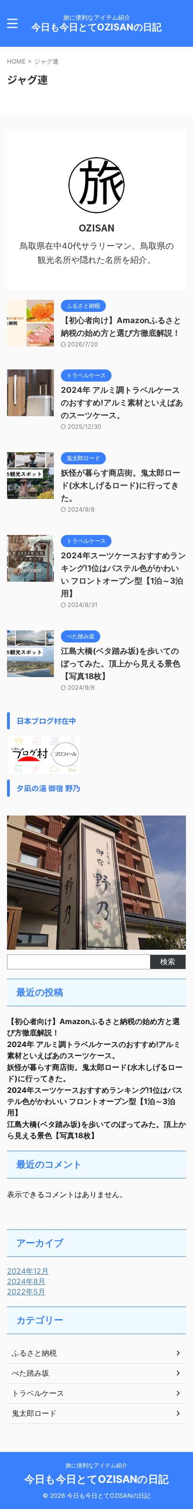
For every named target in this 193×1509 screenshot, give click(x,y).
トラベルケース (38, 1393)
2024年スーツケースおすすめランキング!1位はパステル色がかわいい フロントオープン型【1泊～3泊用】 (95, 1101)
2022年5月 (26, 1291)
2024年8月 (26, 1281)
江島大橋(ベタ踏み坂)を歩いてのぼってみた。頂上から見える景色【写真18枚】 (120, 663)
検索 (167, 961)
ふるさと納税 (34, 1352)
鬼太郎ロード (34, 1413)
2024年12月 (28, 1271)
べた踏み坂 (30, 1373)
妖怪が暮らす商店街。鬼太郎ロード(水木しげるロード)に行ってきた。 (120, 485)
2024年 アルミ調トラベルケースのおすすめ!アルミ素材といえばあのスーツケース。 (122, 402)
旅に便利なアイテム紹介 (96, 1465)
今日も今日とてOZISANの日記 (96, 27)
